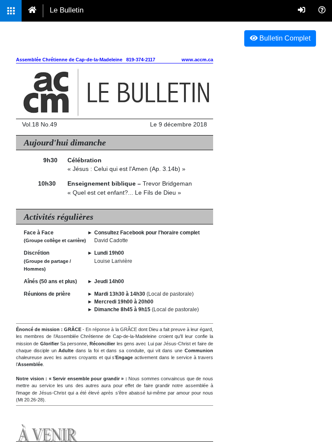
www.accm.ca (197, 59)
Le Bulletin (66, 10)
